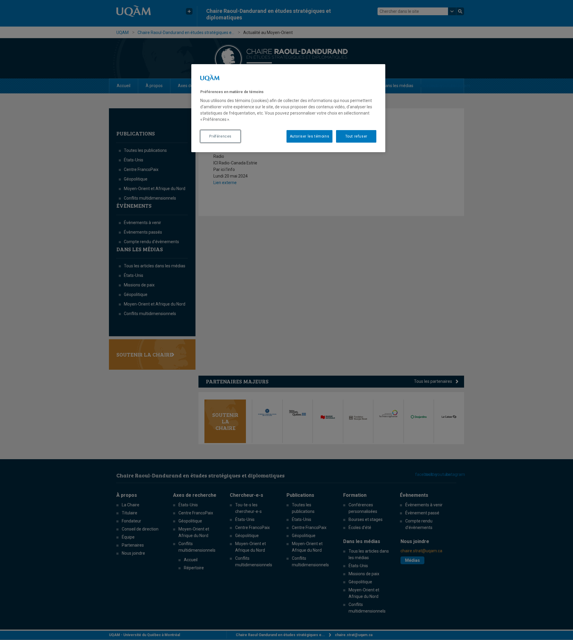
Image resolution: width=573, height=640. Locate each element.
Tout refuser (356, 136)
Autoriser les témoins (309, 136)
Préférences (220, 136)
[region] (288, 108)
